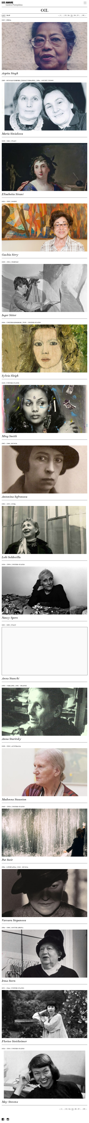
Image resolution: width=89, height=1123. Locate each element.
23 (65, 15)
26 (75, 15)
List (3, 15)
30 (83, 15)
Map (8, 15)
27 (78, 15)
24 (68, 15)
